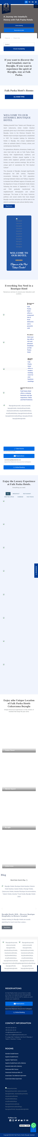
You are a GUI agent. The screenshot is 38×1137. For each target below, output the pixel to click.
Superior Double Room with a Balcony (15, 1063)
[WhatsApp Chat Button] (33, 1125)
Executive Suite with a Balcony (13, 1066)
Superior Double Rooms (11, 1056)
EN (26, 2)
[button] (2, 909)
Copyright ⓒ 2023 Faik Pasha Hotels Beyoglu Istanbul (19, 1135)
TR (29, 2)
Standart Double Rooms (11, 1053)
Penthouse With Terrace (11, 1069)
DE (36, 2)
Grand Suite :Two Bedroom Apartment (15, 1075)
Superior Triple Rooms (11, 1060)
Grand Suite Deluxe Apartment (13, 1078)
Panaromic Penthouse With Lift (13, 1072)
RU (33, 2)
